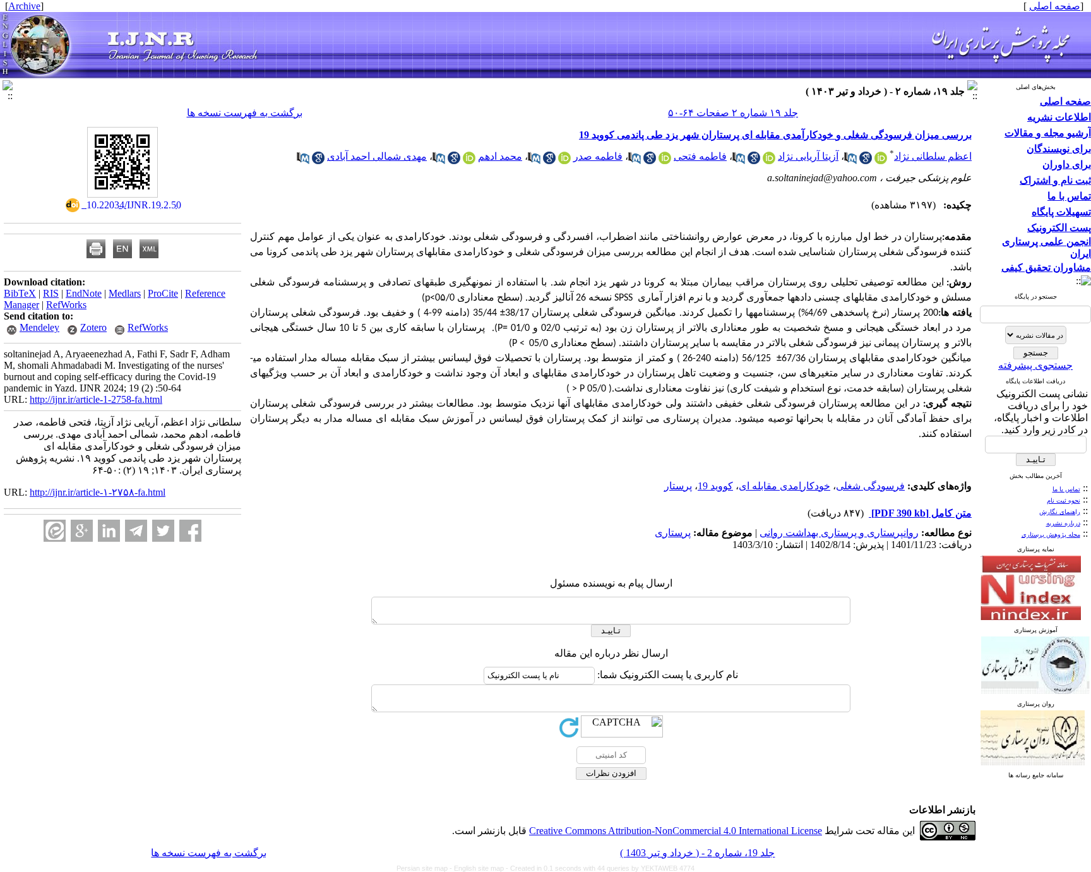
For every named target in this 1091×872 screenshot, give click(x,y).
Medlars (125, 293)
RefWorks (66, 304)
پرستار (678, 486)
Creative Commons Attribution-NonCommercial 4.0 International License (675, 830)
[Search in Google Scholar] (865, 160)
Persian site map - (425, 868)
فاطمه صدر (598, 156)
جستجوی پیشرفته (1035, 365)
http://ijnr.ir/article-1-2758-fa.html (96, 399)
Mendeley (39, 327)
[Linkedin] (109, 531)
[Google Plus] (82, 531)
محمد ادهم (500, 156)
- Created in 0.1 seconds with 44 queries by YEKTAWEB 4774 (600, 868)
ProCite (163, 293)
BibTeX (20, 293)
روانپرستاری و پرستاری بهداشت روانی (839, 532)
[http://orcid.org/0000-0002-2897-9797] (769, 160)
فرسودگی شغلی (870, 486)
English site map (480, 868)
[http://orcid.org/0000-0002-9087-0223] (880, 160)
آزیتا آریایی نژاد (808, 156)
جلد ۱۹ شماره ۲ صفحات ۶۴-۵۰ (733, 112)
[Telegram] (136, 531)
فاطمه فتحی (700, 156)
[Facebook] (190, 531)
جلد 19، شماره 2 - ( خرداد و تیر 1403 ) (697, 852)
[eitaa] (55, 531)
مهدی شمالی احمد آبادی (377, 156)
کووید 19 (715, 486)
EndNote (84, 293)
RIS (51, 293)
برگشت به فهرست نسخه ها (244, 112)
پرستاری (673, 532)
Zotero (93, 327)
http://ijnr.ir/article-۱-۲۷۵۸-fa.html (97, 492)
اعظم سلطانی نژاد (933, 156)
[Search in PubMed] (850, 160)
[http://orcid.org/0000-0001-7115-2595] (665, 160)
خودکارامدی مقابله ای (784, 486)
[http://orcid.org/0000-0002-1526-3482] (564, 160)
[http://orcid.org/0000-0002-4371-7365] (469, 160)
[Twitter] (163, 531)
